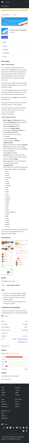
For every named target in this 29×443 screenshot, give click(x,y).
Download (4, 37)
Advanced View (5, 345)
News (2, 390)
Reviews (5, 46)
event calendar (20, 339)
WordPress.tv (5, 406)
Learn (2, 399)
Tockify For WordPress (9, 297)
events (25, 339)
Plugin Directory (4, 6)
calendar (14, 339)
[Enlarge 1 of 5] (12, 241)
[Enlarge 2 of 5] (12, 253)
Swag (17, 406)
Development (6, 53)
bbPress (4, 415)
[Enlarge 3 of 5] (12, 265)
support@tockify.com (19, 301)
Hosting (3, 392)
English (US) (25, 336)
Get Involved (18, 399)
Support (5, 56)
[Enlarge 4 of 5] (26, 241)
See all (26, 369)
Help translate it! (24, 10)
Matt (3, 413)
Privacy (3, 394)
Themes (17, 390)
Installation (5, 49)
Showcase (17, 387)
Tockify (13, 32)
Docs (4, 293)
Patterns (17, 394)
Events (17, 401)
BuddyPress (5, 418)
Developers (4, 404)
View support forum (6, 379)
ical (26, 341)
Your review (4, 369)
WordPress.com (6, 411)
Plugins (17, 392)
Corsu (6, 424)
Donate (17, 404)
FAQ (4, 295)
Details (4, 42)
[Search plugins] (15, 14)
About (2, 387)
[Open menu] (27, 2)
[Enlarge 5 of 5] (26, 252)
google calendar (21, 341)
